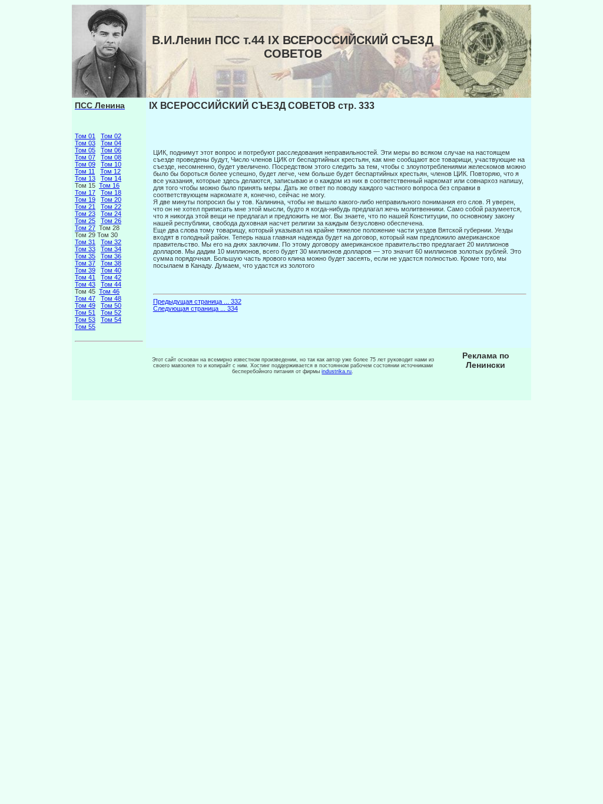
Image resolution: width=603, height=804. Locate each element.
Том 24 (111, 213)
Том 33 (85, 249)
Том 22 (111, 206)
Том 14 (111, 178)
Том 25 (85, 220)
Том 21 (85, 206)
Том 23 (85, 213)
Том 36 (111, 256)
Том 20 (111, 199)
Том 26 (111, 220)
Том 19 (85, 199)
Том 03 (85, 143)
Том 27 (85, 227)
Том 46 (109, 291)
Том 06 (111, 150)
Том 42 (111, 277)
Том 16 (109, 185)
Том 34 (111, 249)
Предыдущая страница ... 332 (197, 301)
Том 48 (111, 298)
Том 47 (85, 298)
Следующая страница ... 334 (195, 308)
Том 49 (85, 305)
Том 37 (85, 263)
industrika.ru (337, 371)
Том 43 (85, 284)
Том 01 (85, 135)
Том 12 (110, 171)
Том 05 (85, 150)
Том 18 (111, 192)
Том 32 (111, 241)
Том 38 (111, 263)
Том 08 (111, 157)
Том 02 (111, 135)
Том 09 (85, 164)
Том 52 (111, 312)
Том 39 (85, 270)
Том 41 (85, 277)
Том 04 (111, 143)
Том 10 (111, 164)
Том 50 (111, 305)
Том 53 (85, 319)
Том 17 (85, 192)
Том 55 (85, 326)
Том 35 (85, 256)
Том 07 (85, 157)
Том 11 (85, 171)
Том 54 (111, 319)
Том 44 (111, 284)
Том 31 (85, 241)
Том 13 (85, 178)
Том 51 (85, 312)
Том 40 (111, 270)
